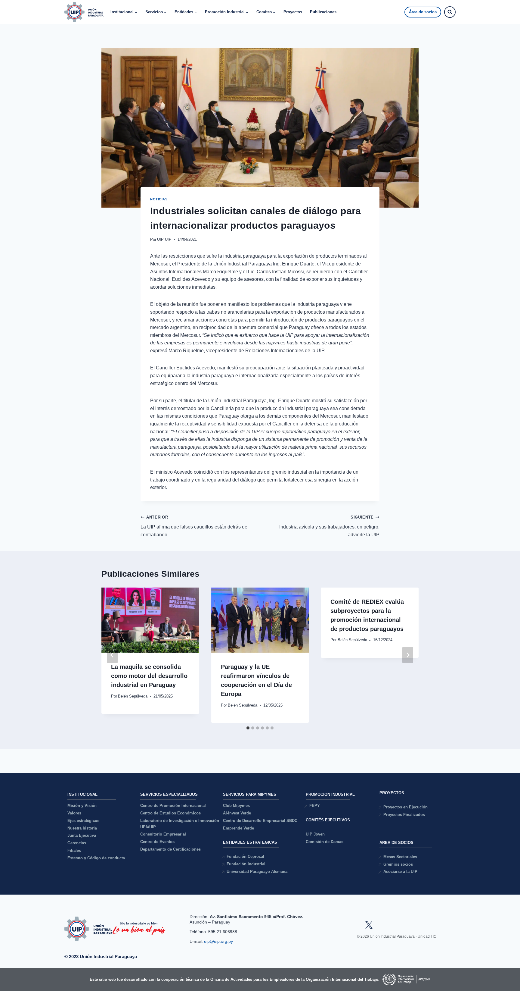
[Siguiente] (407, 655)
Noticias (158, 199)
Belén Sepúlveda (132, 696)
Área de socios (423, 12)
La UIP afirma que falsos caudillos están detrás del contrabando (195, 526)
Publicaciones (323, 12)
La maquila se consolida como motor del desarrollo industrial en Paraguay (149, 675)
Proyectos (292, 12)
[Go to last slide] (112, 655)
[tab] (247, 727)
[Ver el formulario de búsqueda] (450, 12)
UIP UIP (164, 239)
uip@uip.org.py (219, 941)
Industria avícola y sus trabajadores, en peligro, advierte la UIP (329, 526)
